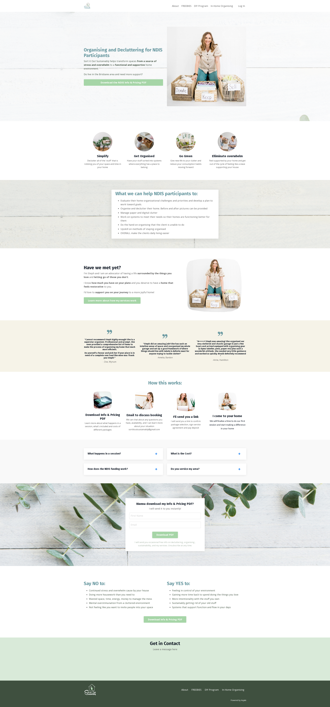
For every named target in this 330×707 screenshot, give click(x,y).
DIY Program (201, 5)
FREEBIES (186, 5)
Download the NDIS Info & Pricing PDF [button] (123, 82)
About (175, 5)
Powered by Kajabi (238, 700)
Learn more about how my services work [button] (112, 300)
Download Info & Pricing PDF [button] (165, 619)
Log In (241, 5)
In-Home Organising (222, 5)
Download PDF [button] (165, 534)
